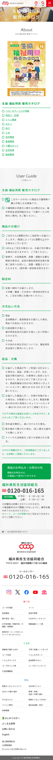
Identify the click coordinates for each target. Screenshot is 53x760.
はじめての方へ (12, 718)
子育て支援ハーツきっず (38, 649)
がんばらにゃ (7, 699)
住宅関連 (9, 137)
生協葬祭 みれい (35, 660)
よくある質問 (8, 723)
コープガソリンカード (37, 665)
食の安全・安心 (8, 618)
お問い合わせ (8, 729)
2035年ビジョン (35, 686)
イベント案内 (7, 705)
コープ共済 (6, 655)
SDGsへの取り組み (9, 691)
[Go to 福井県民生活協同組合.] (3, 532)
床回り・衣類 (11, 115)
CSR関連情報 (7, 745)
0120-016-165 (25, 490)
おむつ (8, 124)
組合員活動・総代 (36, 705)
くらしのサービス (9, 660)
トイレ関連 (10, 119)
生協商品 (5, 613)
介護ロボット (11, 145)
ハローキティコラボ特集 (17, 111)
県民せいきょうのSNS (37, 699)
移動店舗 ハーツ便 (36, 624)
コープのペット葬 (9, 665)
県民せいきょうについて (11, 686)
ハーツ (31, 607)
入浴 (7, 132)
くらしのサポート (36, 655)
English (5, 734)
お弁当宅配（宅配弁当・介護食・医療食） (12, 625)
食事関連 (9, 141)
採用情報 (5, 710)
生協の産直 (33, 613)
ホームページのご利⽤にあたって (14, 749)
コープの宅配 (7, 607)
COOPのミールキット (37, 618)
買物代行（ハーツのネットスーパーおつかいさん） (12, 633)
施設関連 (9, 154)
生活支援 (9, 150)
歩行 (7, 128)
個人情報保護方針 (8, 741)
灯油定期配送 (7, 671)
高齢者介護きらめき (10, 649)
